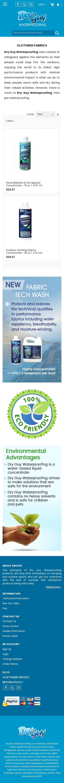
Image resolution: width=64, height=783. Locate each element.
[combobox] (33, 33)
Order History (10, 664)
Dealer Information (14, 631)
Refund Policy (13, 682)
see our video (11, 603)
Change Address (12, 659)
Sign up (7, 649)
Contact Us (9, 621)
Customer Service (16, 677)
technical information (16, 598)
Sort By (30, 114)
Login (6, 654)
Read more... (53, 587)
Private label (10, 636)
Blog (6, 672)
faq (5, 608)
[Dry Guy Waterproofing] (32, 19)
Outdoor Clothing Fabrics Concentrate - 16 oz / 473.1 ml (24, 251)
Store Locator (11, 626)
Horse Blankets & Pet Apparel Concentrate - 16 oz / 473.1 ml (24, 184)
